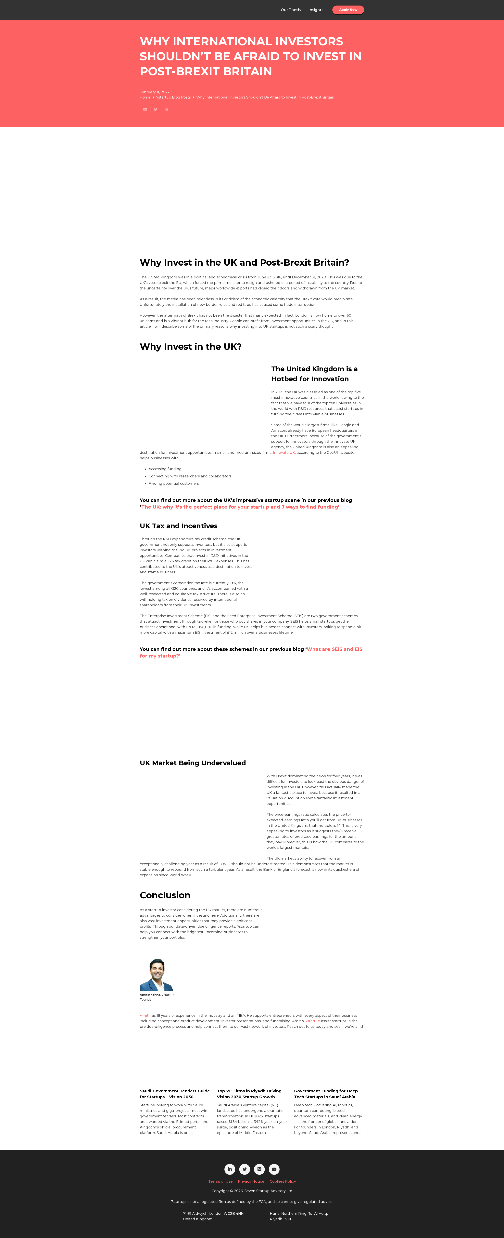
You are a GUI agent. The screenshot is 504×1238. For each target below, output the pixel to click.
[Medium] (259, 1169)
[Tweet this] (155, 109)
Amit (144, 1015)
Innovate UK (284, 452)
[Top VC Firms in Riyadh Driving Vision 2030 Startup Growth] (246, 1072)
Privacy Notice (251, 1181)
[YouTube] (274, 1169)
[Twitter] (244, 1169)
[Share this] (166, 109)
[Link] (160, 10)
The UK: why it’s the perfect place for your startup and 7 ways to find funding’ (240, 507)
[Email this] (145, 109)
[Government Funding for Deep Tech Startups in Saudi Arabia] (323, 1072)
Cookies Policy (283, 1181)
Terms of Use (220, 1181)
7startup (312, 1021)
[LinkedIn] (229, 1169)
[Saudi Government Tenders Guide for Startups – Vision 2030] (169, 1072)
